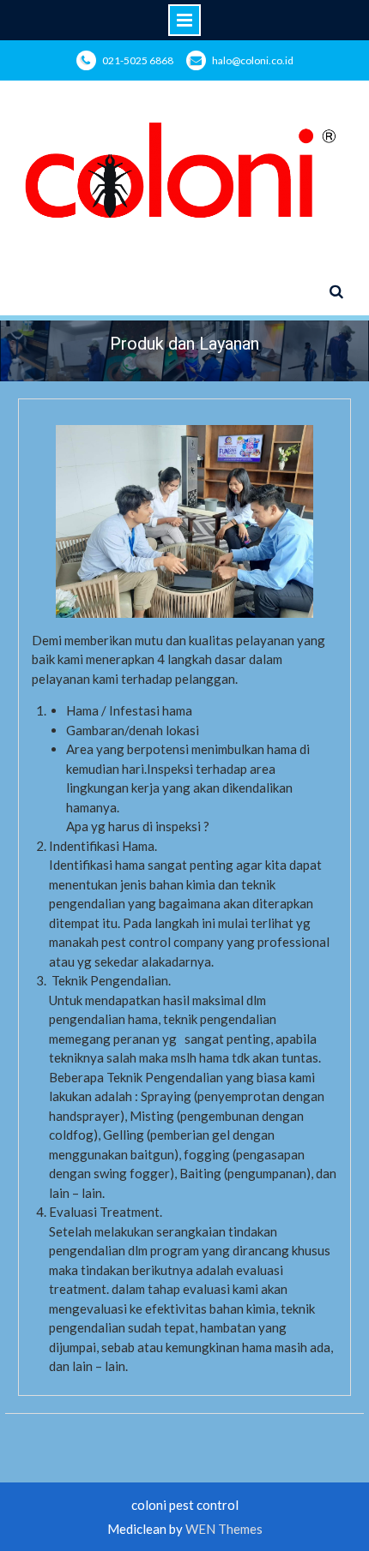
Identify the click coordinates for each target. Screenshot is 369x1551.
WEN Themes (224, 1528)
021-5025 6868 (137, 60)
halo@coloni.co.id (252, 60)
